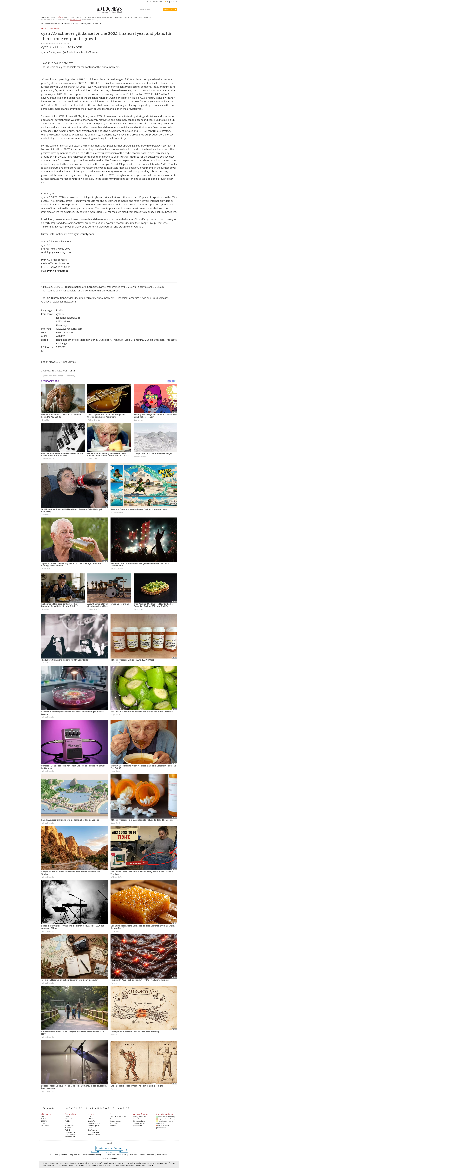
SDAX (43, 1123)
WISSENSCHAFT (107, 17)
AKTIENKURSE (52, 17)
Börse (68, 23)
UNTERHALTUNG (94, 17)
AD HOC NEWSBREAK (118, 1116)
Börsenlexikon (49, 1108)
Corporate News (78, 23)
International (70, 1134)
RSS (167, 2)
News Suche (168, 9)
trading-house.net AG (141, 1116)
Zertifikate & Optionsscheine (93, 1131)
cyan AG (44, 29)
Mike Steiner (162, 1155)
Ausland (68, 1128)
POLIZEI (126, 17)
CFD (89, 1116)
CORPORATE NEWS (75, 20)
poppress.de (137, 1125)
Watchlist (113, 1119)
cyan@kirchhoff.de (57, 270)
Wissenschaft (70, 1125)
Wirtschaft (68, 1119)
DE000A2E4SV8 (53, 29)
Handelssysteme (94, 1123)
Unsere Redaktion (147, 1155)
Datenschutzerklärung (92, 1155)
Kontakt (113, 1125)
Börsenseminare (94, 1134)
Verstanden (146, 1165)
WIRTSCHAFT (69, 17)
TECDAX (44, 1121)
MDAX (43, 1119)
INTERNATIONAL (136, 17)
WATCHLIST (174, 2)
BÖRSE (60, 17)
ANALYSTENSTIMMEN (62, 20)
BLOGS (149, 2)
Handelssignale (93, 1125)
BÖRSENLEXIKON (158, 2)
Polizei (67, 1130)
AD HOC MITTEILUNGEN (48, 20)
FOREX (90, 1119)
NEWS (43, 17)
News (56, 1155)
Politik (67, 1121)
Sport (67, 1123)
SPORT (84, 17)
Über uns (133, 1155)
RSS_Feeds (114, 1123)
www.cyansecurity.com (81, 234)
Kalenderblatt (70, 1137)
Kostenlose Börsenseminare (139, 1120)
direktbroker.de (138, 1123)
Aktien (90, 1128)
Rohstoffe (91, 1121)
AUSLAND (118, 17)
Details (138, 1165)
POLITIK (78, 17)
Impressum (75, 1155)
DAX (42, 1116)
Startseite (61, 23)
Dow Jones (45, 1125)
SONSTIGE (147, 17)
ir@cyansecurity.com (59, 252)
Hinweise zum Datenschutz (115, 1155)
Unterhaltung (70, 1132)
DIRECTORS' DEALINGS (88, 20)
